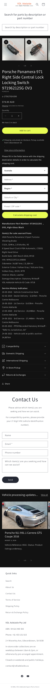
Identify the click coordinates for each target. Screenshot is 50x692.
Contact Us (10, 593)
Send (10, 479)
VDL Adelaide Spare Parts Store (27, 687)
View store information (14, 150)
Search (9, 581)
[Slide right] (31, 66)
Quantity (5, 110)
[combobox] (25, 27)
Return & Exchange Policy (17, 612)
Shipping (5, 106)
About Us (10, 587)
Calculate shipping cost (25, 215)
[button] (5, 4)
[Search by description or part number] (45, 27)
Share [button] (7, 383)
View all (44, 495)
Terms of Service (13, 600)
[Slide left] (19, 66)
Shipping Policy (12, 606)
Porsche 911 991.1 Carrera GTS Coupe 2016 (23, 534)
